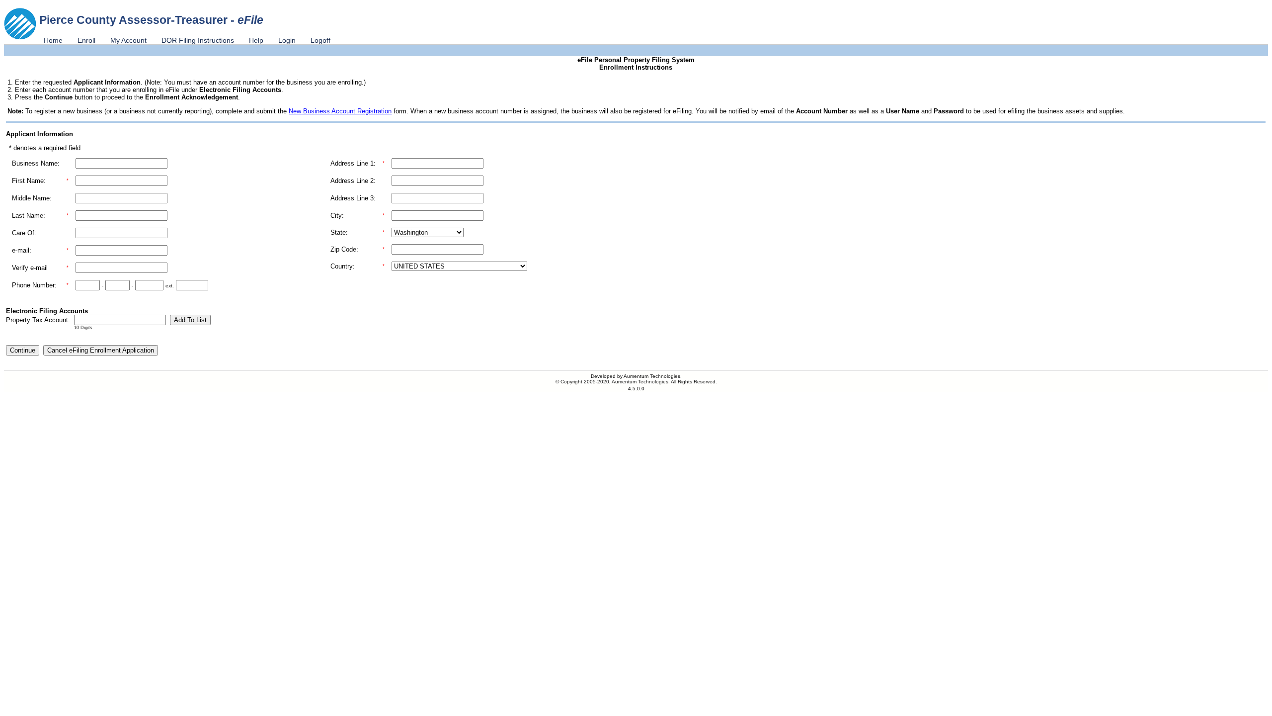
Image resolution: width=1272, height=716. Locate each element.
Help (256, 40)
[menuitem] (53, 40)
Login (287, 40)
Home (53, 40)
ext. (169, 285)
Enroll (86, 40)
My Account (128, 40)
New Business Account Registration (340, 111)
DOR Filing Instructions (197, 40)
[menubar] (187, 40)
